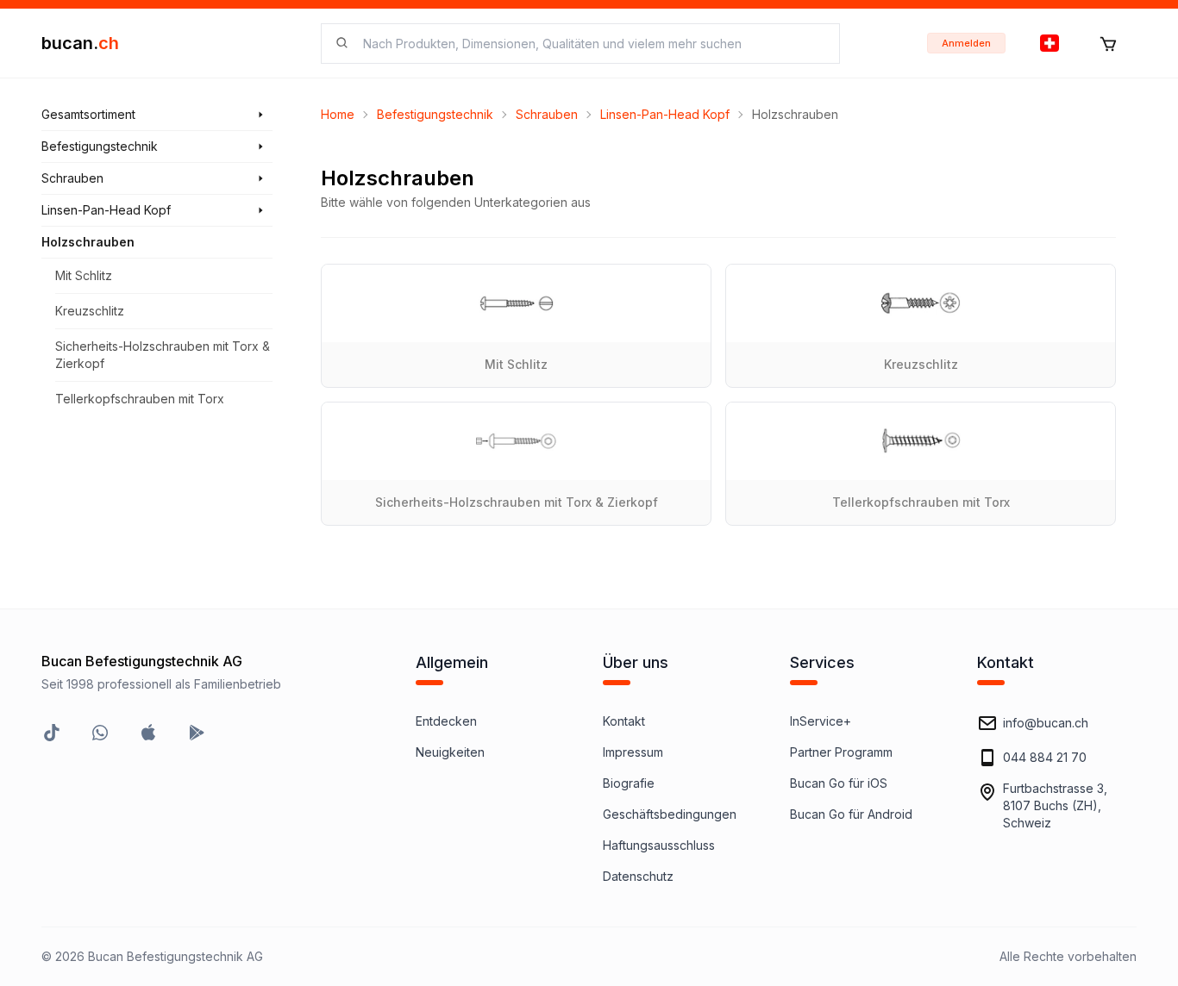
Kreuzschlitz (89, 310)
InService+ (820, 721)
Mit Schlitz (83, 275)
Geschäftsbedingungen (669, 814)
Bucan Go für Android (851, 814)
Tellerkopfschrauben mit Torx (139, 398)
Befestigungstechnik (435, 114)
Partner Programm (841, 752)
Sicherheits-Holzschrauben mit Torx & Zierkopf (162, 355)
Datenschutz (638, 876)
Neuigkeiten (450, 752)
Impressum (633, 752)
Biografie (629, 783)
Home (337, 114)
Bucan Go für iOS (838, 783)
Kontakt (624, 721)
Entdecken (446, 721)
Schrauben (547, 114)
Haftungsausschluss (659, 845)
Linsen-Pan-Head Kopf (665, 114)
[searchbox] (590, 43)
